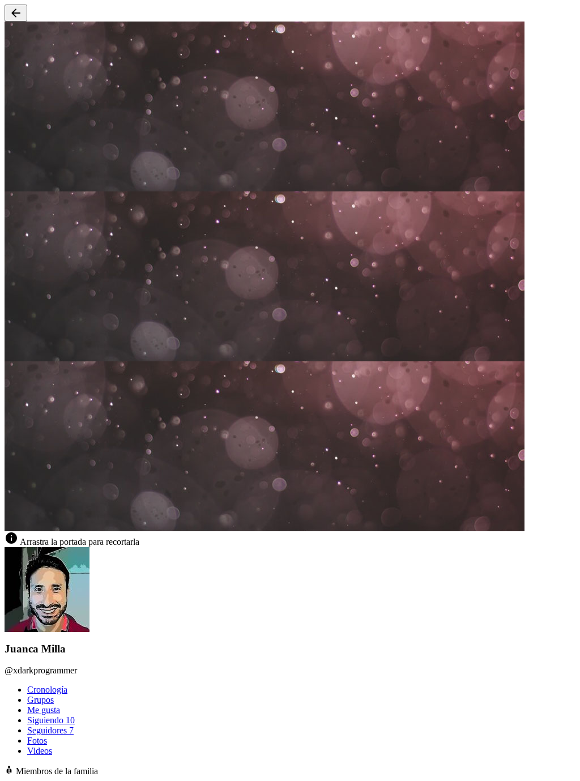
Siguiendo (51, 720)
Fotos (37, 740)
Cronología (47, 689)
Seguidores (50, 730)
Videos (39, 751)
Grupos (40, 700)
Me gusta (43, 710)
